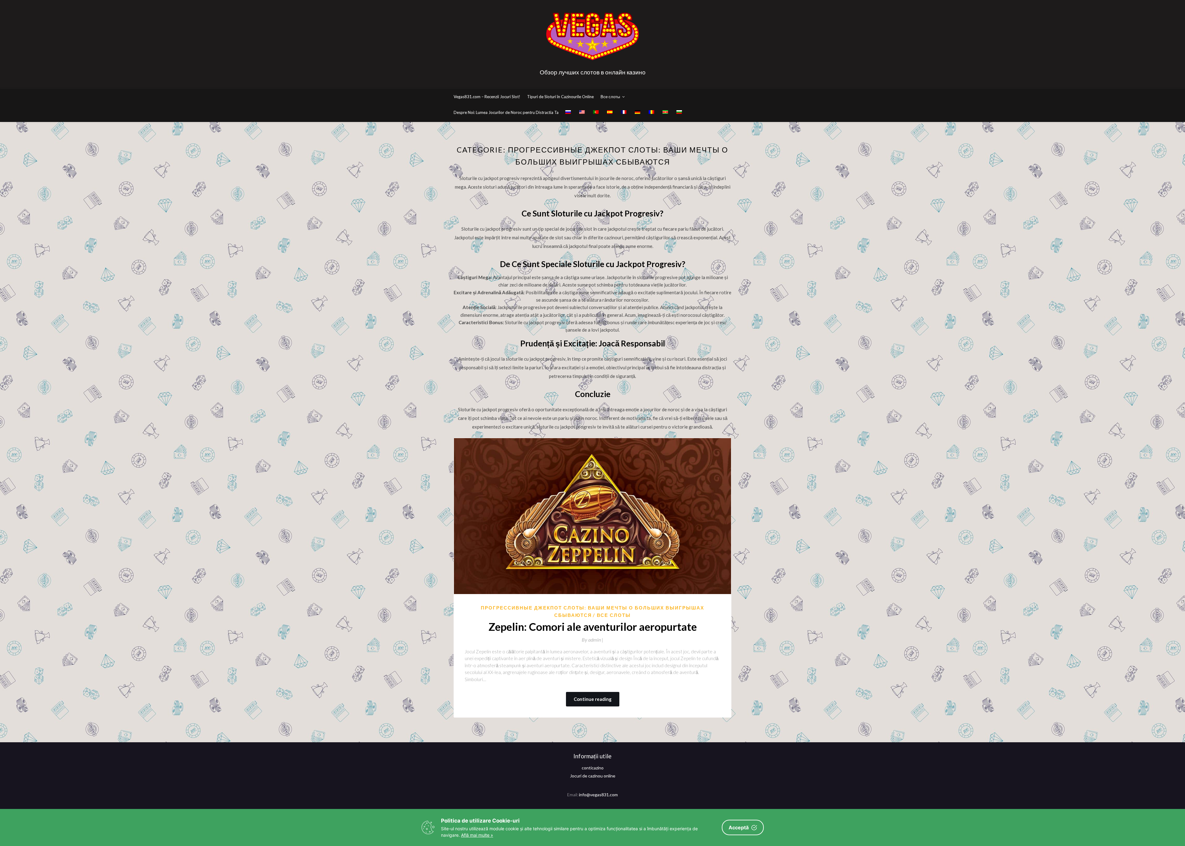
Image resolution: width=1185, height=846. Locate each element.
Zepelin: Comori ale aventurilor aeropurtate (593, 626)
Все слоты (610, 96)
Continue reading (593, 699)
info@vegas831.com (598, 794)
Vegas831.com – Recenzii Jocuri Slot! (487, 96)
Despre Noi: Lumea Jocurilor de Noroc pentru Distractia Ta (506, 112)
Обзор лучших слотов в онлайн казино (593, 72)
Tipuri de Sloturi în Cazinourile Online (560, 96)
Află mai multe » (477, 835)
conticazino (593, 767)
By (592, 640)
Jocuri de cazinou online (592, 775)
